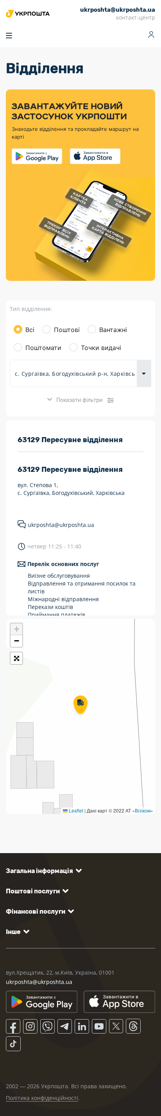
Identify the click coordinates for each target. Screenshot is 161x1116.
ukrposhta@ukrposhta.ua (61, 525)
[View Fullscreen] (16, 658)
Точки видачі (101, 348)
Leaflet (75, 810)
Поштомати (43, 348)
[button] (80, 705)
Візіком (142, 810)
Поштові (67, 330)
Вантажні (113, 330)
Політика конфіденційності (42, 1098)
